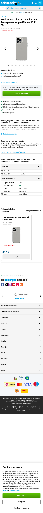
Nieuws (16, 407)
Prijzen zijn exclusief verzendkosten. (24, 400)
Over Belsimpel (8, 407)
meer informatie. (27, 403)
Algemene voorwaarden (34, 409)
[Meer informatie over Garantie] (2, 171)
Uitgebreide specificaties (8, 82)
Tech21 (4, 16)
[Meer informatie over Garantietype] (2, 174)
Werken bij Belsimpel (33, 407)
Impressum (11, 409)
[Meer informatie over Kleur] (2, 194)
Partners (22, 407)
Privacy (4, 409)
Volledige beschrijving (10, 134)
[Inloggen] (32, 2)
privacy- (5, 490)
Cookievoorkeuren (21, 409)
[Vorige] (5, 49)
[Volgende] (38, 49)
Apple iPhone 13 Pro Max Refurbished (13, 152)
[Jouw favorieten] (36, 2)
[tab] (8, 65)
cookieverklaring (15, 490)
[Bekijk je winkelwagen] (40, 2)
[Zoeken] (39, 8)
